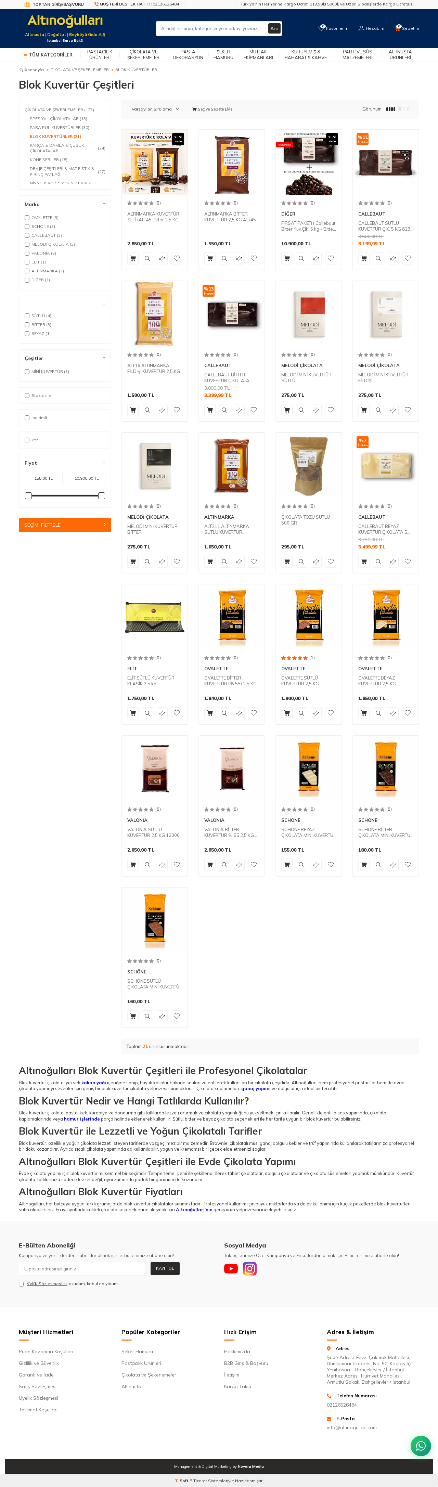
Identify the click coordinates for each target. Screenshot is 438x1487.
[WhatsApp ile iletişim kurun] (421, 1446)
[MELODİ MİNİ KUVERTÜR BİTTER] (155, 465)
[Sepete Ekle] (133, 258)
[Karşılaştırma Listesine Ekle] (162, 258)
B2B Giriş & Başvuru (246, 1363)
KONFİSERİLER (48, 159)
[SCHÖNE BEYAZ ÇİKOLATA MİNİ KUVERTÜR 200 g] (309, 768)
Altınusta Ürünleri (400, 54)
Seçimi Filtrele (42, 525)
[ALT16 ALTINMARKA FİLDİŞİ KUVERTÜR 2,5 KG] (155, 314)
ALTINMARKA (219, 517)
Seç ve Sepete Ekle (214, 109)
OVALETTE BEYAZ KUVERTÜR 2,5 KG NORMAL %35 (377, 681)
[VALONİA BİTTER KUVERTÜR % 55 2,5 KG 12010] (232, 768)
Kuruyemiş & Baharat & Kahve (306, 54)
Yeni (35, 439)
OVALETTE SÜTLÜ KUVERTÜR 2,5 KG (300, 680)
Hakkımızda (237, 1351)
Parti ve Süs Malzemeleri (357, 54)
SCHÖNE (290, 820)
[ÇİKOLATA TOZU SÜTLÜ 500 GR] (309, 465)
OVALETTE (216, 668)
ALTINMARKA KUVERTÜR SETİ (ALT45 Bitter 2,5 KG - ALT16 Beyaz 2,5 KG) (154, 217)
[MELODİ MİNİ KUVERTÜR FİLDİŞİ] (385, 314)
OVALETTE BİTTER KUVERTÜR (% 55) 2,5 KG (230, 680)
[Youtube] (231, 1269)
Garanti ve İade (36, 1375)
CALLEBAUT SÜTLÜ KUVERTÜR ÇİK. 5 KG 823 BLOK (384, 226)
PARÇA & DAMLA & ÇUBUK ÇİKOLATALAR (67, 148)
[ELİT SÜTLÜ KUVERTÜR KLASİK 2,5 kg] (155, 617)
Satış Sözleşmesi (37, 1386)
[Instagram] (250, 1269)
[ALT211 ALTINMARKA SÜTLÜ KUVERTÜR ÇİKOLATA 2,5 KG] (232, 465)
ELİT (132, 668)
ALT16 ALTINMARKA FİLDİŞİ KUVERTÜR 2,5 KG (153, 368)
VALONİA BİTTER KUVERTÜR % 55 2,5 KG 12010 (229, 832)
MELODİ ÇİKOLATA (302, 365)
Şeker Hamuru (223, 54)
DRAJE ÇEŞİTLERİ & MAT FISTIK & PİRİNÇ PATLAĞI (67, 171)
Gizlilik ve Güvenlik (39, 1363)
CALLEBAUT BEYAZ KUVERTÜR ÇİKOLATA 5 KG (382, 529)
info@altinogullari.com (352, 1427)
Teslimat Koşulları (38, 1410)
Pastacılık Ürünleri (99, 54)
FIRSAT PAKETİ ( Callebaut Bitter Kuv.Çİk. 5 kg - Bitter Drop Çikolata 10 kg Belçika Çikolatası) (308, 226)
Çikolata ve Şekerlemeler (143, 54)
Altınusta (131, 1386)
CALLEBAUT (372, 214)
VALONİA (137, 820)
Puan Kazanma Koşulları (46, 1351)
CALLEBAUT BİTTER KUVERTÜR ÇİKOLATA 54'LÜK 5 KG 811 (226, 378)
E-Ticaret (198, 1480)
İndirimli (39, 417)
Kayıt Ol (165, 1268)
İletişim (231, 1375)
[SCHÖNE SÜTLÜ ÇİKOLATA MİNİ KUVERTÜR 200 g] (155, 920)
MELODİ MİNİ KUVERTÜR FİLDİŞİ (383, 377)
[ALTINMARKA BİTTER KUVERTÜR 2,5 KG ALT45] (232, 162)
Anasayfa (34, 69)
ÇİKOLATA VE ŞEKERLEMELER (79, 69)
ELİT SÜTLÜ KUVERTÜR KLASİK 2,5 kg (151, 680)
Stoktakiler (42, 395)
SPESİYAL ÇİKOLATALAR (58, 118)
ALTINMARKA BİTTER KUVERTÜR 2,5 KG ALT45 (230, 216)
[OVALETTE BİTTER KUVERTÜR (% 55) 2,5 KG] (232, 617)
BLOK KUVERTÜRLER (55, 136)
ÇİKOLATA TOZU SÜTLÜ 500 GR (305, 520)
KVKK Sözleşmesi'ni (47, 1283)
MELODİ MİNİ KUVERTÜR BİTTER (152, 529)
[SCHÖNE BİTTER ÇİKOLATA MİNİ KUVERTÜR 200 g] (385, 768)
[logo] (65, 24)
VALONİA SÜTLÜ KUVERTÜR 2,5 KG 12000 (153, 832)
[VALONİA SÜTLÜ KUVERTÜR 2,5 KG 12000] (155, 768)
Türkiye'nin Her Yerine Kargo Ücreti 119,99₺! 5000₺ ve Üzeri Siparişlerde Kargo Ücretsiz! (327, 4)
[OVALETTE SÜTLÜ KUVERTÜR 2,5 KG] (309, 617)
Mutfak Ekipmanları (258, 54)
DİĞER (288, 214)
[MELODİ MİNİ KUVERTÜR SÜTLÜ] (309, 314)
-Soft (182, 1480)
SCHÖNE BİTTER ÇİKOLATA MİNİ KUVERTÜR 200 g (385, 832)
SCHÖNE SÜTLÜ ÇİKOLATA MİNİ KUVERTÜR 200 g (154, 984)
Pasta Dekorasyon (188, 54)
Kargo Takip (237, 1386)
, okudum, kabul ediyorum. (73, 1283)
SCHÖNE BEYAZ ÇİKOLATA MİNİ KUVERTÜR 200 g (308, 832)
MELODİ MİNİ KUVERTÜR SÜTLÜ (306, 377)
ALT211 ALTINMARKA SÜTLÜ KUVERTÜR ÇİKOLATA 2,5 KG (226, 529)
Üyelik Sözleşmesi (38, 1398)
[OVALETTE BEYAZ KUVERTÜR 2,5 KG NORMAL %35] (385, 617)
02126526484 (342, 1405)
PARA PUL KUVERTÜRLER (59, 127)
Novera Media (251, 1466)
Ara (274, 28)
